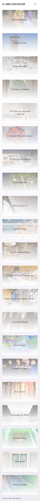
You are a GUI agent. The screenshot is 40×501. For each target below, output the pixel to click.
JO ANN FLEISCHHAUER (13, 4)
